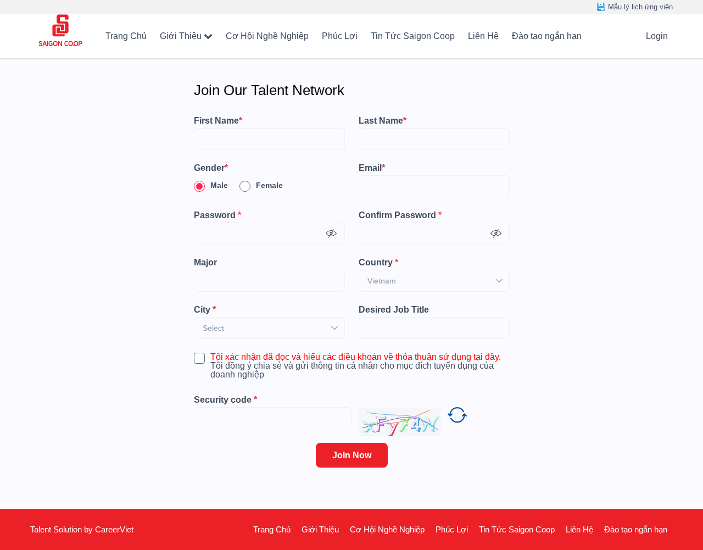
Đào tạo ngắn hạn (547, 36)
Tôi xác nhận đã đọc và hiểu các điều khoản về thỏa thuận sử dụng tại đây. (355, 357)
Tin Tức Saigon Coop (413, 36)
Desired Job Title (394, 309)
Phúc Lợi (340, 36)
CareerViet (114, 529)
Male (219, 185)
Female (269, 185)
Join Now (351, 455)
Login (657, 36)
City (205, 309)
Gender (211, 168)
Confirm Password (400, 215)
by (89, 529)
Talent (41, 529)
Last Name (382, 120)
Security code (225, 400)
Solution (68, 529)
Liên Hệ (483, 36)
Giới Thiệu (181, 36)
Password (217, 215)
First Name (218, 120)
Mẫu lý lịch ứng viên (640, 7)
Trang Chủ (126, 36)
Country (378, 262)
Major (205, 262)
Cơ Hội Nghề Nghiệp (267, 36)
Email (372, 168)
